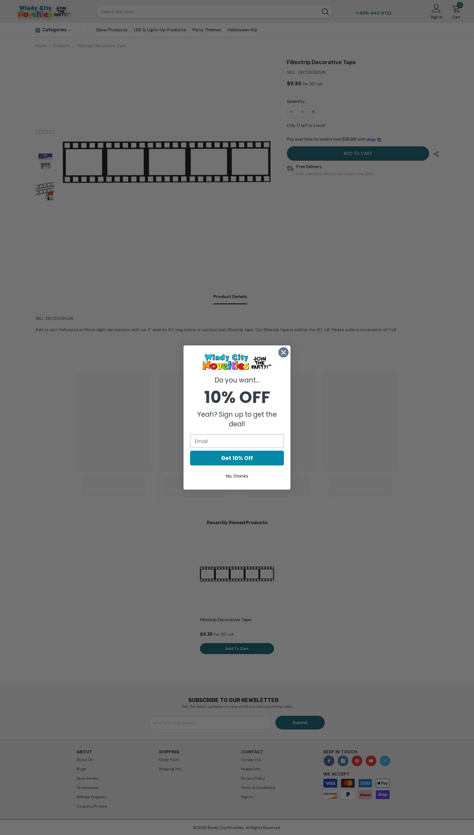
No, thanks (237, 476)
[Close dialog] (283, 352)
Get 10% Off (237, 458)
